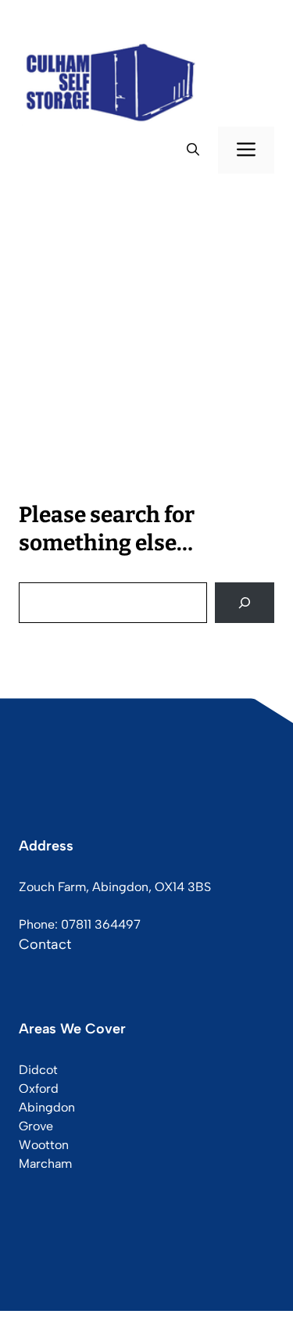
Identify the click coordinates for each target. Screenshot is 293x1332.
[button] (193, 150)
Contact (45, 944)
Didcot (38, 1069)
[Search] (244, 602)
